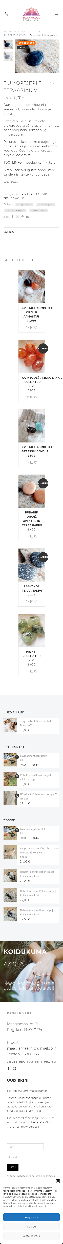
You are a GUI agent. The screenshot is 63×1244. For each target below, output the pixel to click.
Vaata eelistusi (31, 1235)
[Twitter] (17, 217)
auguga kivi (24, 204)
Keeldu (31, 1226)
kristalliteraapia (16, 210)
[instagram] (14, 1068)
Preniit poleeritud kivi (32, 656)
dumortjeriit (46, 204)
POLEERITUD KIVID (15, 35)
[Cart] (7, 14)
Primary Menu (56, 13)
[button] (58, 1181)
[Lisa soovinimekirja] (35, 328)
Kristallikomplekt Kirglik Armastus (37, 312)
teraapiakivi (39, 210)
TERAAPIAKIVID (14, 198)
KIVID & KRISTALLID (26, 31)
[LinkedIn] (27, 217)
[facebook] (8, 1068)
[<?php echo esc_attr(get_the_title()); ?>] (31, 328)
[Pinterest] (22, 217)
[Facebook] (12, 217)
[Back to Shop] (54, 82)
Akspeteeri (31, 1217)
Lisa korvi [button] (27, 328)
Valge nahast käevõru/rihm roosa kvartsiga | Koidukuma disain (39, 852)
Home (7, 31)
